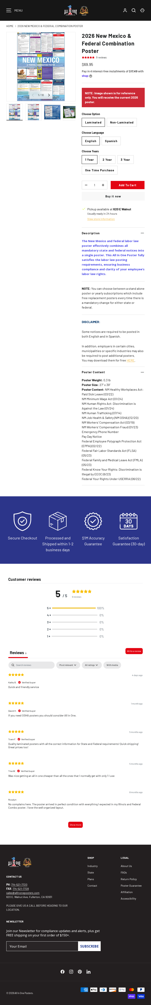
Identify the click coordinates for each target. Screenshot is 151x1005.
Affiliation (127, 892)
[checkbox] (112, 665)
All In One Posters (24, 993)
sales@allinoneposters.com (23, 892)
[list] (41, 66)
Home (9, 26)
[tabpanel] (75, 746)
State (90, 872)
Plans (90, 879)
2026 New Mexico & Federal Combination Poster (50, 26)
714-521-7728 (21, 888)
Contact (92, 885)
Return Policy (129, 879)
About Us (126, 866)
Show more (75, 824)
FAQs (124, 872)
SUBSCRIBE (89, 946)
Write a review (134, 651)
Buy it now (113, 196)
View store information (101, 219)
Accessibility (128, 898)
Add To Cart (127, 185)
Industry (92, 866)
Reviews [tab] (18, 652)
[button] (75, 608)
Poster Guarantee (131, 885)
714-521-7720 (19, 884)
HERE (130, 360)
